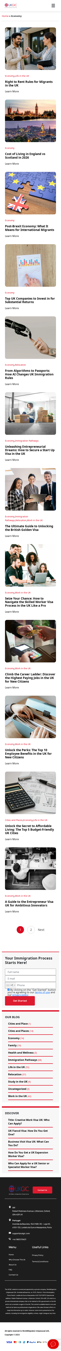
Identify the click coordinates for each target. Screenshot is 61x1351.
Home (5, 15)
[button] (53, 5)
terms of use (42, 992)
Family (12, 1045)
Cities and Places (14, 820)
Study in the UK (18, 1081)
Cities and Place (18, 1023)
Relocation (20, 364)
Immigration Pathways (27, 440)
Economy (9, 75)
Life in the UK (22, 75)
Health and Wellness (21, 1052)
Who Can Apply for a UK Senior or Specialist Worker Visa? (28, 1165)
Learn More (12, 91)
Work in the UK (35, 520)
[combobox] (10, 985)
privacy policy (20, 995)
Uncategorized (17, 1089)
